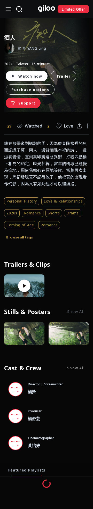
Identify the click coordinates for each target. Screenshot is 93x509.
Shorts (54, 213)
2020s (11, 213)
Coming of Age (20, 224)
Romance (32, 213)
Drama (72, 213)
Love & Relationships (63, 201)
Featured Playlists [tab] (26, 469)
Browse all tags (19, 237)
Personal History (21, 201)
